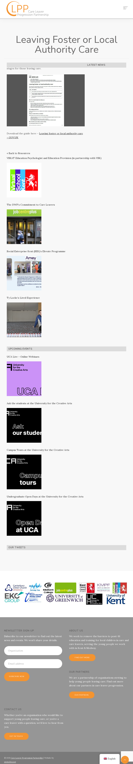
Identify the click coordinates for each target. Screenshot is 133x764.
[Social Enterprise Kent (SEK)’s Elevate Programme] (24, 273)
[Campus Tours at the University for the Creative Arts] (24, 472)
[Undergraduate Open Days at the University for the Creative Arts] (24, 518)
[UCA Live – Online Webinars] (24, 378)
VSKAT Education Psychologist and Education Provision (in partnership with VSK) (54, 158)
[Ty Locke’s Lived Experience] (24, 319)
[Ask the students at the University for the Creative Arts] (24, 425)
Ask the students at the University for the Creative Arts (39, 403)
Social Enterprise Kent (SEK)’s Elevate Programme (36, 251)
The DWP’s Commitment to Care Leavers (31, 204)
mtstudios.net (10, 762)
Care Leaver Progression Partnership (27, 758)
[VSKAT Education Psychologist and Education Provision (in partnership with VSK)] (24, 180)
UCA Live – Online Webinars (23, 356)
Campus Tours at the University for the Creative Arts (38, 450)
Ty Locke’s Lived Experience (23, 297)
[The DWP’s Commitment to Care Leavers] (24, 226)
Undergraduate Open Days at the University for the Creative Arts (45, 496)
